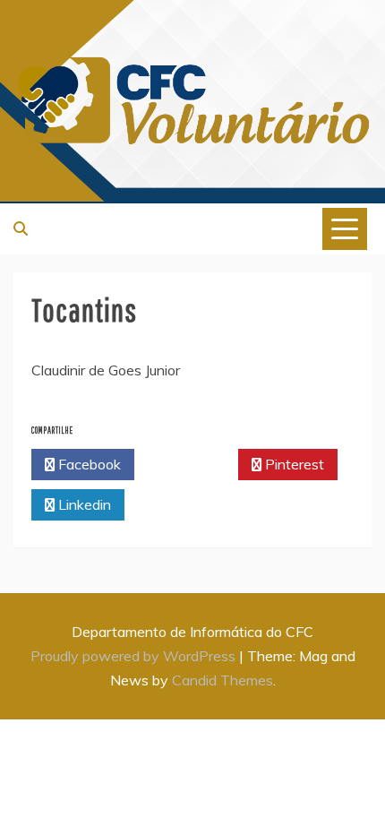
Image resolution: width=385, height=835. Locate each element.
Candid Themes (222, 680)
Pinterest (292, 464)
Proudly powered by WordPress (134, 656)
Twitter (191, 464)
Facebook (88, 464)
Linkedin (83, 504)
